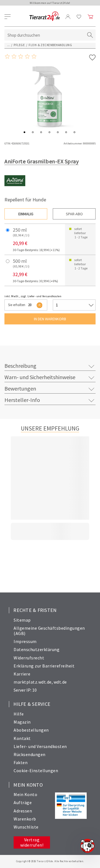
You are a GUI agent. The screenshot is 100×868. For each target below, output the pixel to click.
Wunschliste (26, 827)
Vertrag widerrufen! (32, 842)
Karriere (22, 674)
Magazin (22, 722)
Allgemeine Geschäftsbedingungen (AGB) (49, 630)
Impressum (25, 641)
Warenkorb (25, 819)
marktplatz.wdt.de (33, 682)
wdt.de (60, 682)
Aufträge (23, 802)
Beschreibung (20, 365)
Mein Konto (25, 794)
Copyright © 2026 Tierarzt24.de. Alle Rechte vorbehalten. (50, 861)
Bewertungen (20, 388)
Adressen (23, 811)
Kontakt (22, 738)
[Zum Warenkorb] (90, 17)
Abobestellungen (31, 730)
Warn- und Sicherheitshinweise (39, 377)
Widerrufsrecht (29, 658)
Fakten (21, 762)
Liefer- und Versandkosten (40, 746)
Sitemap (22, 620)
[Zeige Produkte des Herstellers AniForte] (14, 189)
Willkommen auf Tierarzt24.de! (50, 3)
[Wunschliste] (79, 17)
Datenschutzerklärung (36, 649)
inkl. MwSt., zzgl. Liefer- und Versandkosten (32, 296)
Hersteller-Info (22, 399)
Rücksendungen (30, 754)
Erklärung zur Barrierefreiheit (44, 666)
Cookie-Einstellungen (36, 770)
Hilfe (19, 714)
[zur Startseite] (44, 16)
